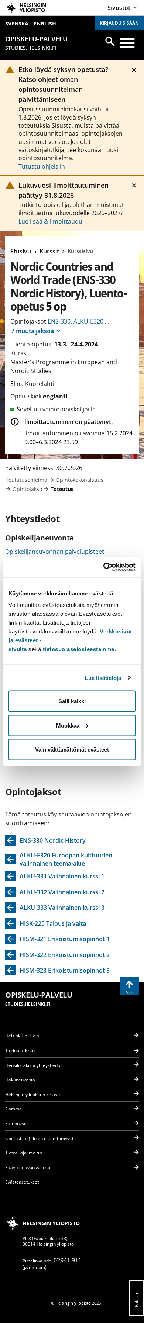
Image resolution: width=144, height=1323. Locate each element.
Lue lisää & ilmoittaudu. (51, 221)
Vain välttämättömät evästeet (72, 749)
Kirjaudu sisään (119, 23)
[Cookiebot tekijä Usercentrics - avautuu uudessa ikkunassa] (104, 567)
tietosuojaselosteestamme (78, 649)
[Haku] (110, 41)
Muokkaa (67, 725)
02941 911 (68, 1260)
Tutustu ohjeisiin (41, 166)
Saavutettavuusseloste (28, 1167)
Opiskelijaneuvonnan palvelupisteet (54, 551)
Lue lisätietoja (103, 677)
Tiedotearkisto (20, 1050)
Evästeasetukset (22, 1182)
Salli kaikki (72, 701)
